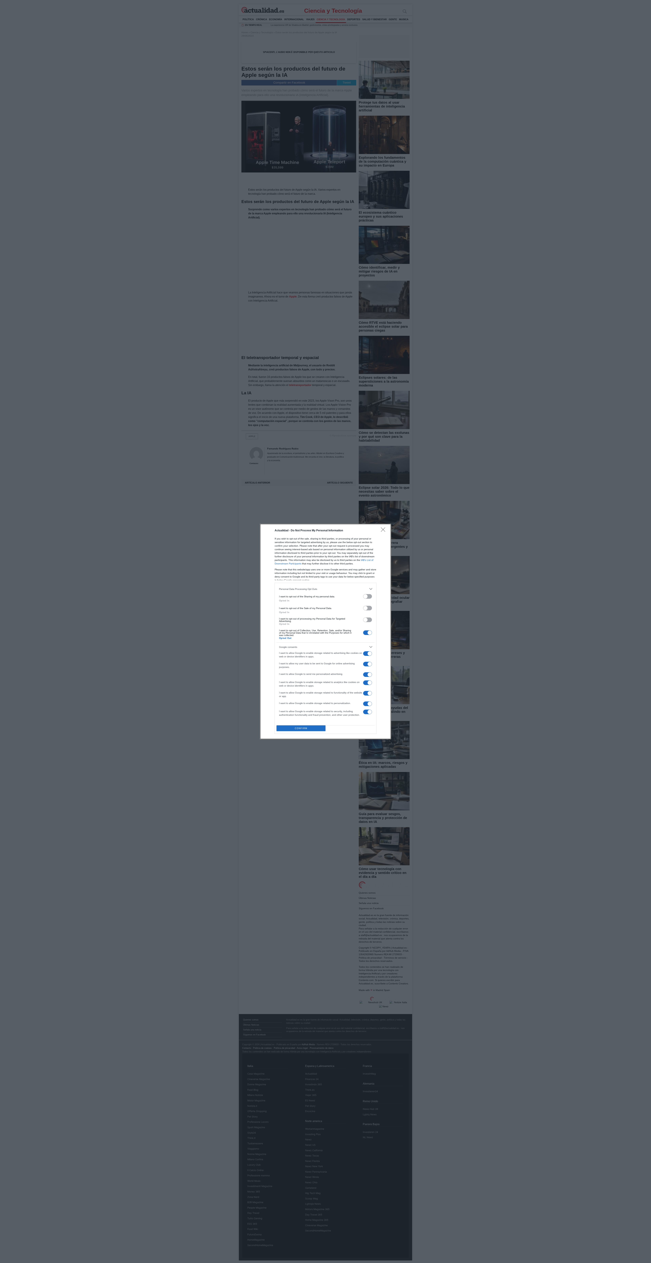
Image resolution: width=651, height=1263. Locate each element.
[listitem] (325, 589)
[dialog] (325, 631)
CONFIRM (301, 728)
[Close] (384, 530)
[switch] (367, 596)
